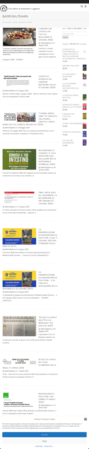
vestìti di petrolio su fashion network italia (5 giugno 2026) (47, 82)
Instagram (17, 1)
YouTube (20, 1)
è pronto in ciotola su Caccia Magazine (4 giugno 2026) (45, 34)
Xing (6, 1)
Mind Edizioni (46, 43)
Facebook (10, 1)
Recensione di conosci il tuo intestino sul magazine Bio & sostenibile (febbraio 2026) (47, 157)
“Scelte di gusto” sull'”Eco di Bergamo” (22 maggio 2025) (47, 321)
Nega (44, 441)
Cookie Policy (39, 446)
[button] (85, 419)
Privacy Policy (48, 446)
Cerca (65, 37)
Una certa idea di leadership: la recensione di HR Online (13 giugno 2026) (47, 198)
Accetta (44, 435)
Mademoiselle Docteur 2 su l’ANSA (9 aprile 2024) (46, 398)
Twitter (13, 1)
